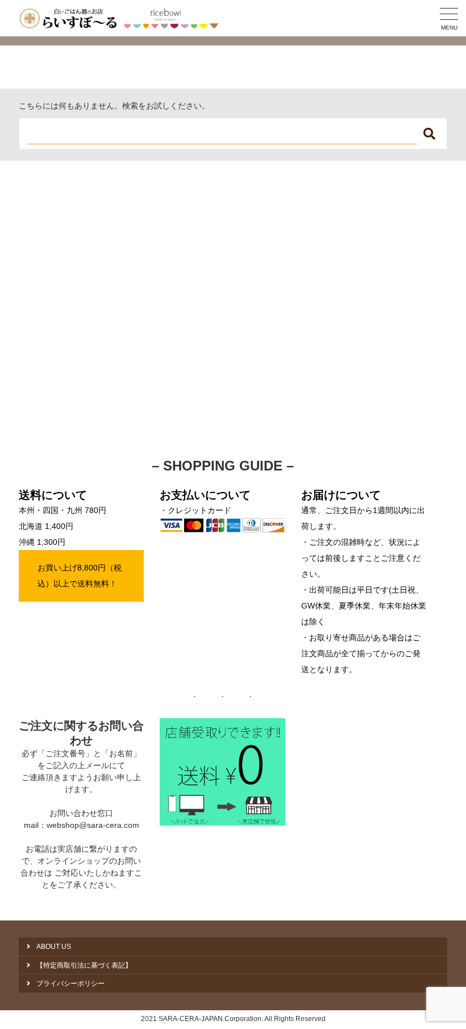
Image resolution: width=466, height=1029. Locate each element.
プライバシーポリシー (70, 984)
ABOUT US (53, 947)
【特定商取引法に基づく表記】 (84, 965)
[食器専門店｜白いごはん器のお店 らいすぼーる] (121, 18)
